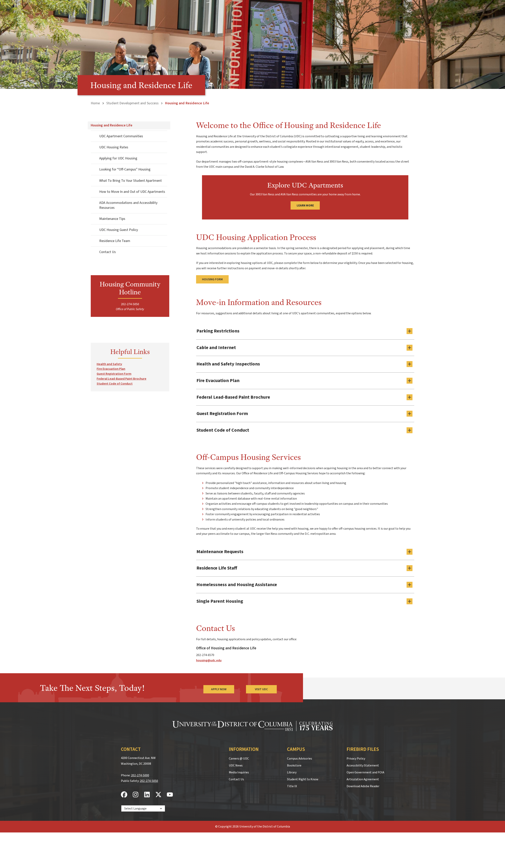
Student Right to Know (302, 779)
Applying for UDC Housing (118, 158)
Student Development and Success (132, 103)
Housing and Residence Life (111, 125)
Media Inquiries (239, 772)
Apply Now (218, 689)
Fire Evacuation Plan (111, 369)
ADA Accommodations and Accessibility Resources (128, 205)
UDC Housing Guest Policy (118, 229)
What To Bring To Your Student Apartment (130, 180)
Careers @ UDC (239, 758)
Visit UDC (261, 689)
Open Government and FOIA (365, 772)
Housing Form (212, 279)
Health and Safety (109, 364)
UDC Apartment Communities (121, 136)
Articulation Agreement (363, 779)
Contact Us (107, 251)
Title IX (292, 786)
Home (95, 103)
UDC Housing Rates (113, 147)
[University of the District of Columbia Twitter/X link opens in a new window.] (158, 795)
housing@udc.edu (209, 660)
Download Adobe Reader (363, 786)
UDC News (236, 765)
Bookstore (294, 765)
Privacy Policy (356, 758)
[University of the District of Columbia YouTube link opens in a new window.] (170, 795)
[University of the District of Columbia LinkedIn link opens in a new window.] (147, 795)
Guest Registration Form (114, 374)
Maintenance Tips (112, 218)
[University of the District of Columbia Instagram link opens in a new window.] (135, 795)
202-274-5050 (149, 781)
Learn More (305, 205)
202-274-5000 (140, 775)
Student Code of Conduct (115, 383)
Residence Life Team (114, 240)
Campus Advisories (299, 758)
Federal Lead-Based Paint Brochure (121, 379)
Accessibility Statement (363, 765)
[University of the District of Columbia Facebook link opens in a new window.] (124, 795)
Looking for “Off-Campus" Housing (125, 169)
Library (291, 772)
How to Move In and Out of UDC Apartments (132, 191)
